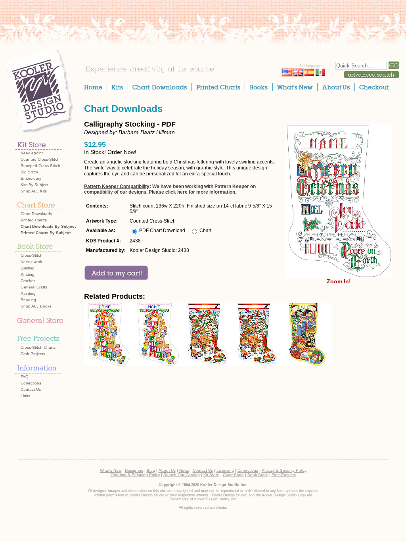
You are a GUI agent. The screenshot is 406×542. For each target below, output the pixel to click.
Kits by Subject (34, 185)
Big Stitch (29, 172)
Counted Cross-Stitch (40, 159)
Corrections (31, 383)
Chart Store (233, 475)
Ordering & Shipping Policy (135, 475)
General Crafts (34, 287)
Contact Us (31, 389)
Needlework (31, 261)
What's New (110, 470)
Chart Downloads (36, 213)
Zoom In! (339, 281)
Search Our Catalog (181, 475)
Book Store (257, 475)
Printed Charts (34, 220)
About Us (167, 470)
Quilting (27, 268)
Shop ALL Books (36, 306)
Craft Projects (33, 354)
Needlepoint (32, 153)
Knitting (27, 274)
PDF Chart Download (162, 230)
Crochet (28, 281)
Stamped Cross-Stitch (40, 165)
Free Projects (284, 475)
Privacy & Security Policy (284, 470)
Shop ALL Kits (34, 191)
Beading (28, 300)
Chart (205, 230)
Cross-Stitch (31, 255)
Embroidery (31, 178)
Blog (151, 470)
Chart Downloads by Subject (48, 226)
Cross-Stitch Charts (38, 347)
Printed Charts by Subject (46, 233)
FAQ (25, 377)
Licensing (225, 470)
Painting (28, 293)
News (184, 470)
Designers (134, 470)
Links (25, 396)
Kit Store (211, 475)
